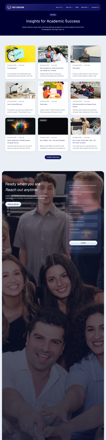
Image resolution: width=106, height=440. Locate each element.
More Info (84, 7)
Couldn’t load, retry (53, 157)
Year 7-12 (59, 7)
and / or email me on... (75, 213)
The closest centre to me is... (77, 221)
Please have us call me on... (76, 205)
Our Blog (53, 14)
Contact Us (95, 7)
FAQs (77, 7)
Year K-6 (68, 7)
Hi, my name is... (73, 198)
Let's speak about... (74, 229)
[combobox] (83, 225)
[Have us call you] (13, 204)
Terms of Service (77, 248)
